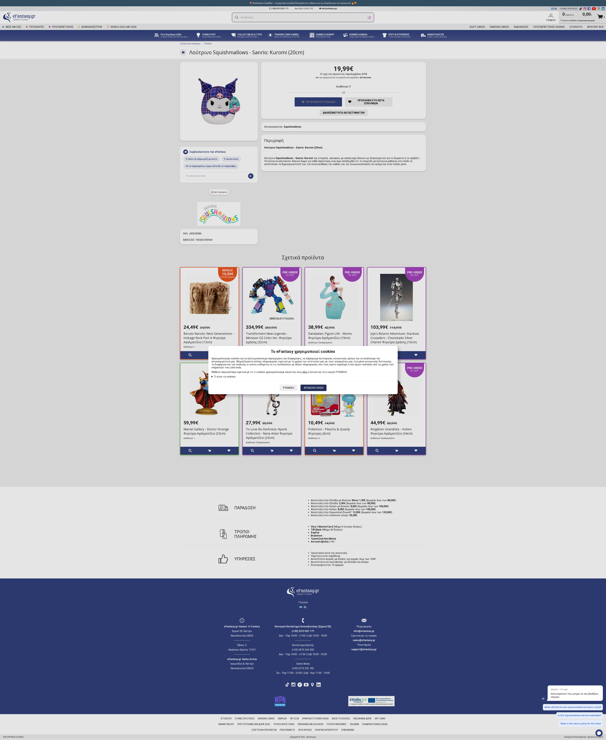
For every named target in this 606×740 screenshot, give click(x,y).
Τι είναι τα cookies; (225, 376)
